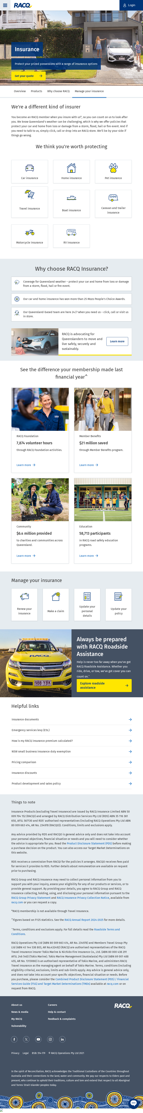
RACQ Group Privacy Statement (31, 897)
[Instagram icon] (50, 1040)
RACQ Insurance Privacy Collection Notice (83, 897)
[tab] (19, 92)
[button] (5, 5)
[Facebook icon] (14, 1040)
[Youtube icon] (38, 1040)
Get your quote (24, 76)
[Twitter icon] (26, 1040)
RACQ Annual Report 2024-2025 (84, 920)
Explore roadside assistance (92, 686)
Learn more (117, 341)
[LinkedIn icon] (62, 1040)
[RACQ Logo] (123, 1005)
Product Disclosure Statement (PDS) (89, 843)
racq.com (17, 902)
